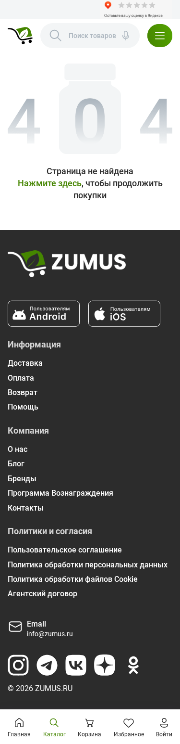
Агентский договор (42, 593)
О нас (17, 449)
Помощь (23, 406)
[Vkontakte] (75, 665)
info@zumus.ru (50, 634)
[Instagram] (18, 665)
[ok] (133, 665)
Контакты (26, 508)
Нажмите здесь (50, 183)
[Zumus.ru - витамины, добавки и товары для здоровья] (20, 35)
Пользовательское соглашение (65, 549)
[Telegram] (47, 665)
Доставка (25, 363)
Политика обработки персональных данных (88, 564)
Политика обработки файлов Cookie (73, 579)
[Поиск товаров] (55, 35)
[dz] (104, 665)
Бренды (22, 478)
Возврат (22, 392)
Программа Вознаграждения (60, 493)
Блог (16, 463)
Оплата (21, 378)
